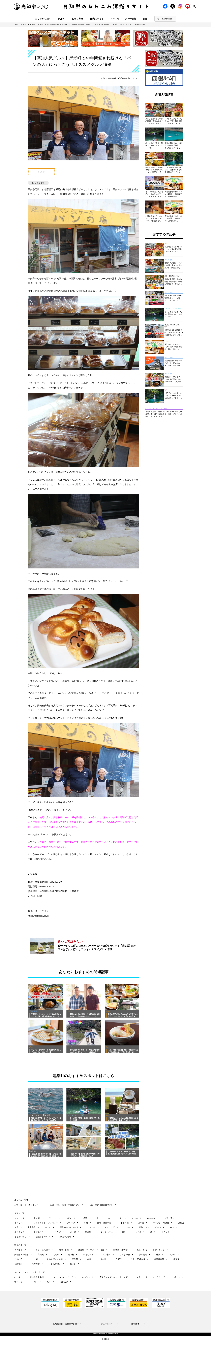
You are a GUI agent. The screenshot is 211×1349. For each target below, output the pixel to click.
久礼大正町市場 (139, 1259)
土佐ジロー (168, 1232)
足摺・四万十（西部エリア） (29, 1205)
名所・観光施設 (44, 1250)
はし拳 (19, 1277)
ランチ (128, 1227)
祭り (50, 1282)
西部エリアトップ (30, 24)
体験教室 (37, 1264)
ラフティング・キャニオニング (115, 1277)
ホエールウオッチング (64, 1277)
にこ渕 (36, 1259)
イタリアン (21, 1223)
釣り (37, 1282)
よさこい (65, 1282)
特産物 (90, 1232)
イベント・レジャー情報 (123, 18)
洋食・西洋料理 (106, 1223)
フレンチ (54, 1218)
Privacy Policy (109, 1324)
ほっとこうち (38, 183)
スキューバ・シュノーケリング (152, 1277)
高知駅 (76, 1259)
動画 (145, 18)
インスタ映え (56, 1264)
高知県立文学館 (38, 1277)
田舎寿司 (33, 1227)
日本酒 (142, 1223)
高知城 (42, 1254)
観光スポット (97, 18)
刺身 (125, 1232)
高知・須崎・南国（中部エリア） (66, 1205)
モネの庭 (20, 1259)
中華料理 (126, 1223)
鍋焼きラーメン (44, 1237)
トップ (17, 24)
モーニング (111, 1227)
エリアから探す (43, 18)
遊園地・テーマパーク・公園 (93, 1250)
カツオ (49, 1227)
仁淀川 (74, 1264)
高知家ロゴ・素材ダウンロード (70, 1324)
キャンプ (87, 1277)
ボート (178, 1277)
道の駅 (105, 1259)
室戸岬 (174, 1254)
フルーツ (72, 1223)
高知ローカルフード (70, 1227)
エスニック (21, 1218)
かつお (136, 1218)
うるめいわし (22, 1237)
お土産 (74, 1232)
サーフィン (21, 1282)
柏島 (91, 1259)
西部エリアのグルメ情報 (49, 24)
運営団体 (138, 1324)
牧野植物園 (161, 1259)
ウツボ (139, 1232)
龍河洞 (178, 1259)
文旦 (18, 1227)
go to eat (153, 1218)
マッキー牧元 (108, 1232)
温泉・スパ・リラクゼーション (152, 1250)
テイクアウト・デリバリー (47, 1223)
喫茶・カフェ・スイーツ (151, 1227)
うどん (70, 1218)
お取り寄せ (77, 18)
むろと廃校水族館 (56, 1259)
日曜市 (120, 1259)
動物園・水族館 (122, 1250)
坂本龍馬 (144, 1254)
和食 (87, 1223)
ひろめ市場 (90, 1254)
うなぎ (59, 1232)
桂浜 (159, 1254)
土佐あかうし (41, 1232)
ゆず (174, 1227)
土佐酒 (38, 1218)
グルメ (61, 18)
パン (122, 1218)
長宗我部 (20, 1264)
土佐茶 (86, 1218)
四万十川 (108, 1254)
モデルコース (22, 1250)
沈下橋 (72, 1254)
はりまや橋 (126, 1254)
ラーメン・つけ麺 (162, 1223)
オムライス (21, 1232)
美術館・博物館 (23, 1254)
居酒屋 (183, 1223)
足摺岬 (57, 1254)
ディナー (93, 1227)
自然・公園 (65, 1250)
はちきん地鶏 (66, 1237)
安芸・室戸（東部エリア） (102, 1205)
